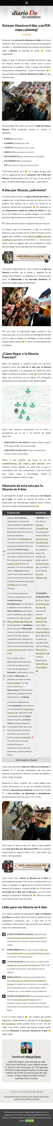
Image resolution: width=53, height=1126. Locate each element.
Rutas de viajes (38, 1096)
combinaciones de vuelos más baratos (23, 463)
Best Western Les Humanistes (42, 649)
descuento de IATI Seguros (25, 1000)
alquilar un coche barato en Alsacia (22, 965)
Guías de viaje (27, 1096)
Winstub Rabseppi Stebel (18, 621)
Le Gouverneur (42, 564)
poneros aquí (13, 564)
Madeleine (24, 539)
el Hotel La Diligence (41, 574)
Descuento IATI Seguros (12, 1096)
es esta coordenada (22, 737)
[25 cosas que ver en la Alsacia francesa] (26, 263)
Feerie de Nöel (13, 683)
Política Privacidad (32, 1099)
